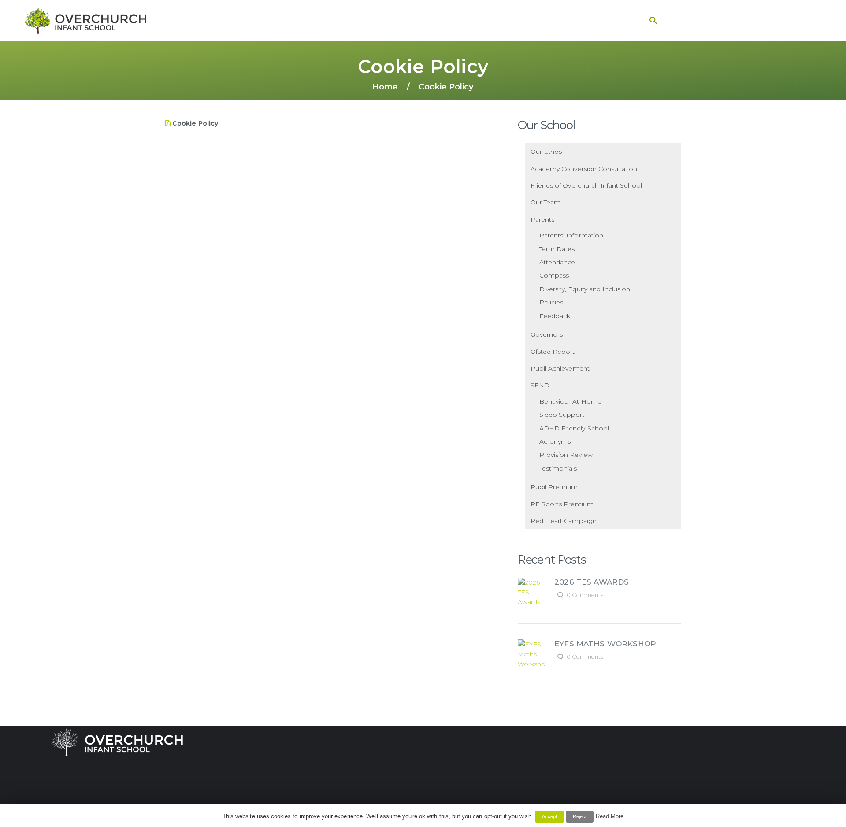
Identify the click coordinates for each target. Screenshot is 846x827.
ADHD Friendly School (574, 428)
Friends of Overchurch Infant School (586, 185)
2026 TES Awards (591, 582)
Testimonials (558, 468)
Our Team (545, 202)
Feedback (554, 316)
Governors (547, 334)
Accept (549, 816)
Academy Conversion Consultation (584, 169)
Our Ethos (546, 152)
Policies (551, 302)
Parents (542, 219)
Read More (610, 816)
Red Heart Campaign (564, 521)
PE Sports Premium (562, 504)
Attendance (557, 262)
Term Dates (557, 249)
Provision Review (566, 455)
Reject (579, 816)
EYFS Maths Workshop (605, 643)
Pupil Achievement (560, 368)
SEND (540, 385)
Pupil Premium (554, 487)
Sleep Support (562, 415)
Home (384, 86)
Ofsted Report (553, 352)
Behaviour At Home (570, 401)
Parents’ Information (571, 235)
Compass (554, 275)
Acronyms (555, 441)
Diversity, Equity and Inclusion (585, 289)
